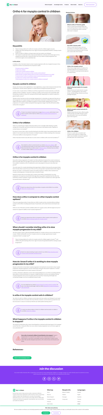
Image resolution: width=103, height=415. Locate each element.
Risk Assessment (90, 4)
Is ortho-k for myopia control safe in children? (27, 77)
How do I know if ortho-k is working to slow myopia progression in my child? (34, 76)
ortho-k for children (31, 311)
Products (67, 4)
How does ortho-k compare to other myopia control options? (30, 73)
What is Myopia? (50, 397)
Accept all (45, 413)
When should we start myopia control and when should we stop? (39, 252)
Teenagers (64, 397)
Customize (56, 413)
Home (48, 392)
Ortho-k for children (20, 70)
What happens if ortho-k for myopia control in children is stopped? (32, 79)
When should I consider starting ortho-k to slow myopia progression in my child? (35, 74)
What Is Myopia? (48, 4)
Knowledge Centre (58, 4)
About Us (80, 4)
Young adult (64, 399)
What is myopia (45, 112)
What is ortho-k (43, 148)
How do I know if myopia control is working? (46, 284)
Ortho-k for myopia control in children (25, 71)
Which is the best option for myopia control (36, 219)
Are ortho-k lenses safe (38, 149)
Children (64, 394)
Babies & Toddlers (66, 392)
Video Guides (74, 4)
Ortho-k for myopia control (27, 188)
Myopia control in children (22, 68)
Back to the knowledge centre (22, 358)
